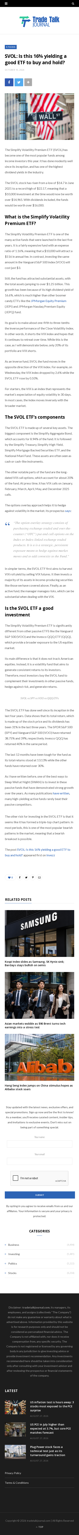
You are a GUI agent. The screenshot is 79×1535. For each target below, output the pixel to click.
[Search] (73, 3)
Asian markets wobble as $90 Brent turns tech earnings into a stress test (35, 1025)
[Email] (39, 877)
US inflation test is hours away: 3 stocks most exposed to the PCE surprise (52, 1406)
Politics (12, 1263)
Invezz (50, 855)
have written (61, 793)
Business (13, 1244)
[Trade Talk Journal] (39, 20)
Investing (14, 1254)
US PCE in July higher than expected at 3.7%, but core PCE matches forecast (50, 1428)
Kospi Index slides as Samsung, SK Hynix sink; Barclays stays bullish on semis (34, 963)
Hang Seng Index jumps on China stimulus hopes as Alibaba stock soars (39, 1087)
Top (40, 1527)
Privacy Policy (13, 1473)
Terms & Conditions (17, 1482)
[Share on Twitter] (19, 82)
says (68, 511)
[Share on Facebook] (9, 82)
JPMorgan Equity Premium (48, 301)
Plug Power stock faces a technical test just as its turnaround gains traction (47, 1451)
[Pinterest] (33, 877)
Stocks (10, 46)
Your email (40, 1154)
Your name (39, 1137)
